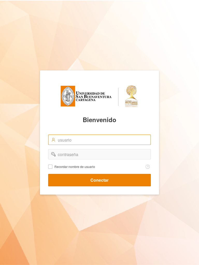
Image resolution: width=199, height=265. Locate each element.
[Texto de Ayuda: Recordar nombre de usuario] (148, 167)
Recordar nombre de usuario (74, 167)
